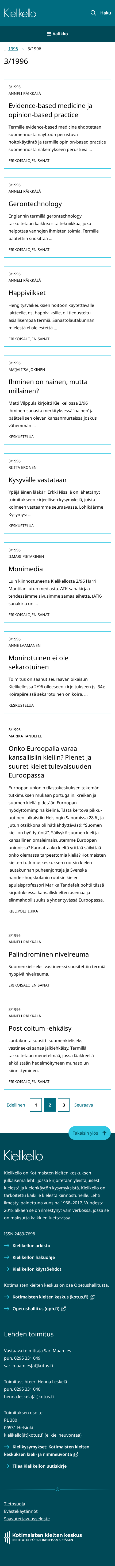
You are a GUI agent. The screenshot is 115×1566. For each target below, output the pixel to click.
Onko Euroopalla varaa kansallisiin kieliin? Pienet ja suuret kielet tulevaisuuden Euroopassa (50, 762)
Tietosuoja (14, 1504)
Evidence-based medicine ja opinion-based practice (50, 110)
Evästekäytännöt (21, 1511)
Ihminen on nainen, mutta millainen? (48, 386)
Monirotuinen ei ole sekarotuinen (38, 662)
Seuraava (83, 1105)
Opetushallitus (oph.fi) (39, 1309)
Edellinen (16, 1105)
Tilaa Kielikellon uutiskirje (40, 1466)
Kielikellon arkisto (31, 1245)
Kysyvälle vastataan (38, 479)
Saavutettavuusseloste (27, 1519)
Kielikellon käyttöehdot (37, 1269)
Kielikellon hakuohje (34, 1257)
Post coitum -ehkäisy (40, 1028)
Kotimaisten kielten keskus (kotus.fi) (54, 1297)
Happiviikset (27, 292)
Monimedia (26, 568)
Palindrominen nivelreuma (49, 954)
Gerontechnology (35, 203)
